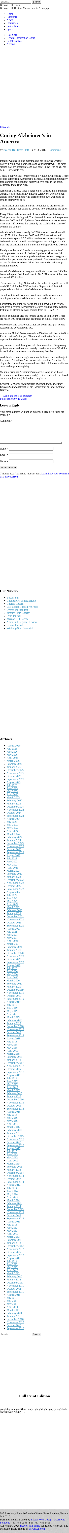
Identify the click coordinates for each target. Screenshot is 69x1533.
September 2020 (15, 962)
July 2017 (12, 1078)
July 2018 (12, 1041)
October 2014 (14, 1178)
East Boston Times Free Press (22, 606)
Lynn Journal (14, 615)
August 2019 (13, 1001)
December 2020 (15, 953)
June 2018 (12, 1044)
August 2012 (13, 1258)
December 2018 (15, 1026)
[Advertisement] (34, 87)
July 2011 (12, 1297)
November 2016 (15, 1102)
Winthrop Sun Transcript (20, 628)
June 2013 (12, 1227)
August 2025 (13, 782)
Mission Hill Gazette (17, 619)
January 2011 (14, 1316)
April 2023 (12, 867)
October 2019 (14, 995)
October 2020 (14, 959)
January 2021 (14, 950)
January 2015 (14, 1169)
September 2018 (15, 1035)
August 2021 (13, 928)
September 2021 (15, 925)
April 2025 (12, 794)
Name (4, 448)
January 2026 (14, 766)
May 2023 (12, 864)
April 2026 (12, 757)
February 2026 (14, 763)
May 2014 (12, 1194)
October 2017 (14, 1069)
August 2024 (13, 818)
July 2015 (12, 1151)
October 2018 (14, 1032)
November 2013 (15, 1212)
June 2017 (12, 1081)
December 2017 (15, 1062)
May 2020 (12, 974)
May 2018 (12, 1047)
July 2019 (12, 1004)
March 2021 (13, 943)
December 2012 (15, 1246)
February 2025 (14, 800)
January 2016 (14, 1133)
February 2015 (14, 1166)
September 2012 (15, 1255)
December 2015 (15, 1136)
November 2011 (15, 1285)
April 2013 (12, 1233)
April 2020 (12, 977)
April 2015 (12, 1160)
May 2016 (12, 1120)
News (10, 19)
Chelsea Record (15, 603)
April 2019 (12, 1014)
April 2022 (12, 904)
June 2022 (12, 898)
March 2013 (13, 1236)
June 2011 (12, 1300)
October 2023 (14, 849)
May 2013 (12, 1230)
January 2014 (14, 1206)
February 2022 (14, 910)
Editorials (12, 16)
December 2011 (15, 1282)
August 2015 (13, 1148)
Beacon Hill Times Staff (16, 149)
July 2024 (12, 821)
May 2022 (12, 901)
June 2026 (12, 751)
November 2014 (15, 1175)
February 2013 (14, 1239)
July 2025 (12, 785)
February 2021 (14, 946)
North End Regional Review (22, 622)
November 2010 (15, 1322)
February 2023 (14, 873)
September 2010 (15, 1328)
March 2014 (13, 1200)
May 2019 (12, 1011)
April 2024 (12, 831)
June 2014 (12, 1191)
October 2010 (14, 1325)
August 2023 (13, 855)
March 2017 (13, 1090)
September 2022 (15, 889)
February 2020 (14, 983)
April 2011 (12, 1307)
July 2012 (12, 1261)
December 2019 (15, 989)
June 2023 (12, 861)
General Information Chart (21, 37)
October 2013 (14, 1215)
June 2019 (12, 1008)
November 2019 (15, 992)
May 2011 (12, 1303)
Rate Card (12, 34)
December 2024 (15, 806)
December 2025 (15, 770)
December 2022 (15, 879)
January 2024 (14, 840)
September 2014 (15, 1181)
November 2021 (15, 919)
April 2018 (12, 1050)
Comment (6, 420)
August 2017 (13, 1075)
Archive (11, 44)
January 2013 (14, 1242)
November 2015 (15, 1139)
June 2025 (12, 788)
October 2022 (14, 885)
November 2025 (15, 773)
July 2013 (12, 1224)
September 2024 (15, 815)
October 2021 (14, 922)
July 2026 (12, 748)
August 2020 (13, 965)
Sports (10, 29)
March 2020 (13, 980)
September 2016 (15, 1108)
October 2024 (14, 812)
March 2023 (13, 870)
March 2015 (13, 1163)
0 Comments (54, 149)
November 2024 (15, 809)
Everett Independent (17, 609)
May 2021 (12, 937)
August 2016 (13, 1111)
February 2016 (14, 1130)
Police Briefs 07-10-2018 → (15, 398)
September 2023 (15, 852)
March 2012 (13, 1273)
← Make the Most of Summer (16, 395)
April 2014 (12, 1197)
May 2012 (12, 1267)
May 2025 (12, 791)
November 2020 (15, 956)
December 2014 (15, 1172)
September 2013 (15, 1218)
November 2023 (15, 846)
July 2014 (12, 1188)
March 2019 (13, 1017)
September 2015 (15, 1145)
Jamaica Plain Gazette (18, 612)
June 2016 (12, 1117)
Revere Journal (15, 625)
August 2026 (13, 745)
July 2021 (12, 931)
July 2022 (12, 895)
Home (10, 13)
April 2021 (12, 940)
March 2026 (13, 760)
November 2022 (15, 882)
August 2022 (13, 892)
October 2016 (14, 1105)
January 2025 (14, 803)
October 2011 (14, 1288)
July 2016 (12, 1114)
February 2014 (14, 1203)
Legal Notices (14, 40)
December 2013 (15, 1209)
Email (4, 454)
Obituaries (12, 23)
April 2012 (12, 1270)
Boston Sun (13, 597)
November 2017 (15, 1065)
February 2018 (14, 1056)
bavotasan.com (37, 1528)
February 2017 (14, 1093)
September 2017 (15, 1072)
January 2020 (14, 986)
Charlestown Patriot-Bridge (21, 600)
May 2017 (12, 1084)
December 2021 (15, 916)
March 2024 (13, 834)
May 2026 (12, 754)
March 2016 (13, 1127)
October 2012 (14, 1252)
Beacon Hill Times (10, 5)
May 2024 (12, 828)
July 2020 (12, 968)
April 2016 (12, 1123)
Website (4, 461)
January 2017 (14, 1096)
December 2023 (15, 843)
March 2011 (13, 1310)
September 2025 (15, 779)
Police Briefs (13, 26)
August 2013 (13, 1221)
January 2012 (14, 1279)
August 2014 (13, 1184)
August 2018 (13, 1038)
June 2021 (12, 934)
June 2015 (12, 1154)
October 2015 (14, 1142)
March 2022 (13, 907)
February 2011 (14, 1313)
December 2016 (15, 1099)
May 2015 (12, 1157)
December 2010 (15, 1319)
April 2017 (12, 1087)
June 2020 (12, 971)
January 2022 (14, 913)
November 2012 (15, 1249)
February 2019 (14, 1020)
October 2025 (14, 776)
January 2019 (14, 1023)
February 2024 (14, 837)
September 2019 (15, 998)
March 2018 (13, 1053)
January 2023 (14, 876)
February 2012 (14, 1276)
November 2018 (15, 1029)
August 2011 (13, 1294)
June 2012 (12, 1264)
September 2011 (15, 1291)
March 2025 (13, 797)
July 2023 (12, 858)
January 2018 (14, 1059)
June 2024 (12, 824)
